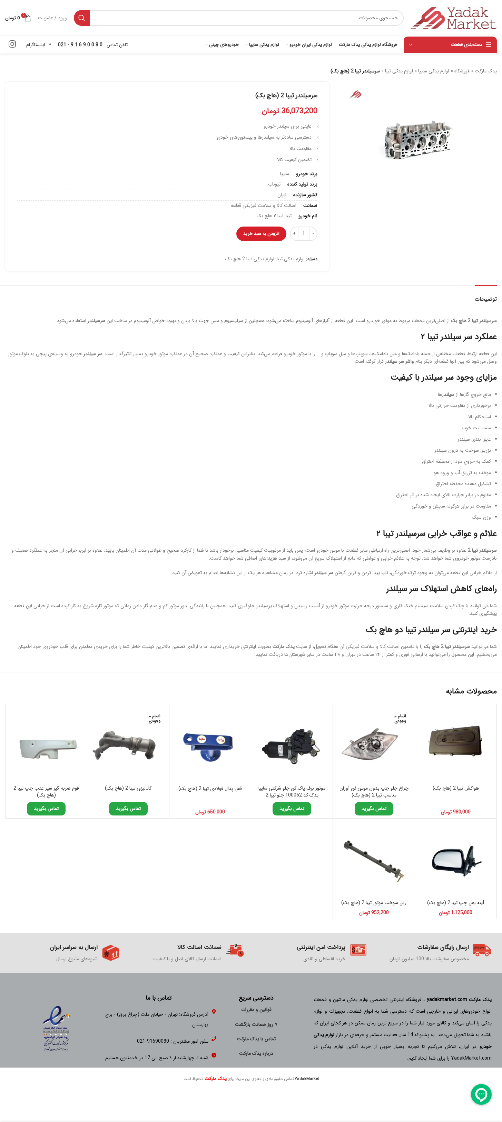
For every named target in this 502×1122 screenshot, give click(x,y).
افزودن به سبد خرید (261, 233)
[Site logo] (454, 17)
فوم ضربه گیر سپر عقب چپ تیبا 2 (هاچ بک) (46, 791)
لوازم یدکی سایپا (433, 71)
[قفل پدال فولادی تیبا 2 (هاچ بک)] (210, 745)
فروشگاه (462, 71)
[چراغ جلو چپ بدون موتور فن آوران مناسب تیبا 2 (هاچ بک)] (373, 745)
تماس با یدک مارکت (256, 1039)
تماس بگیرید (374, 808)
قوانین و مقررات (256, 1009)
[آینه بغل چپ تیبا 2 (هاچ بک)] (456, 859)
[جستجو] (82, 18)
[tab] (486, 295)
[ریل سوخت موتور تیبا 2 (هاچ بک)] (373, 859)
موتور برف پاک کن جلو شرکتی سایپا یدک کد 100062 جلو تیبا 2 (291, 791)
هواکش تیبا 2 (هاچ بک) (456, 788)
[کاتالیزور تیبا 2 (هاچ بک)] (128, 745)
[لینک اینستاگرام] (12, 45)
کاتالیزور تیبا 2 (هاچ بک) (128, 788)
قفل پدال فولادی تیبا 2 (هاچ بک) (210, 788)
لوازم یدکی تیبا (399, 71)
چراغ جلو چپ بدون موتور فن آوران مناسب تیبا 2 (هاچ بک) (374, 791)
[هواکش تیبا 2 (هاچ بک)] (456, 745)
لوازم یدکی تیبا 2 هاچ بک (249, 259)
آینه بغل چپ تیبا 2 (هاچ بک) (455, 902)
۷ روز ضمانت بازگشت (256, 1024)
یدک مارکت (486, 71)
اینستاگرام (35, 45)
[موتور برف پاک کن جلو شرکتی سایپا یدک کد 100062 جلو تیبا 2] (292, 745)
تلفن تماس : (93, 45)
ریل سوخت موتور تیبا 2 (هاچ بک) (373, 902)
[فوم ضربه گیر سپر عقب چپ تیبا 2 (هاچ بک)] (46, 745)
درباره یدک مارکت (256, 1053)
